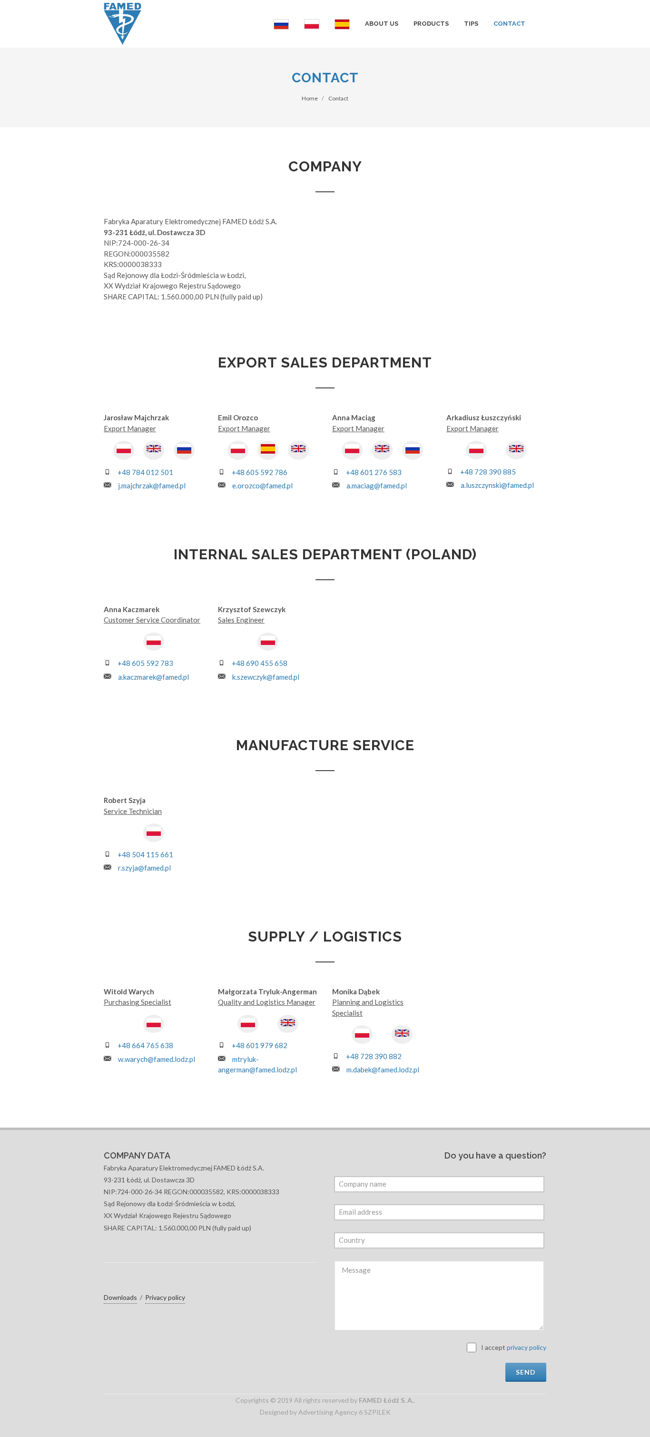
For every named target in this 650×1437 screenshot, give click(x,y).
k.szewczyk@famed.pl (265, 677)
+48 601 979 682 (259, 1045)
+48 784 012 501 (145, 472)
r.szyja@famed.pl (144, 867)
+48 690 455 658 (259, 663)
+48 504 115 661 (145, 854)
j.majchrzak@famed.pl (152, 485)
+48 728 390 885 (488, 471)
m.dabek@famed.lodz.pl (382, 1069)
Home (310, 98)
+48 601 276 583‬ (374, 472)
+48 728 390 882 (374, 1056)
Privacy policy (165, 1297)
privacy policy (526, 1347)
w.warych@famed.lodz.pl (156, 1059)
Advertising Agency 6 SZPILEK (344, 1412)
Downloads (120, 1297)
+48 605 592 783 (145, 663)
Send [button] (526, 1372)
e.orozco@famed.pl (262, 485)
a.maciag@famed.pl (376, 485)
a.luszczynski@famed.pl (497, 485)
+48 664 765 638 (145, 1045)
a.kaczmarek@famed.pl (153, 677)
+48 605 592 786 (259, 472)
